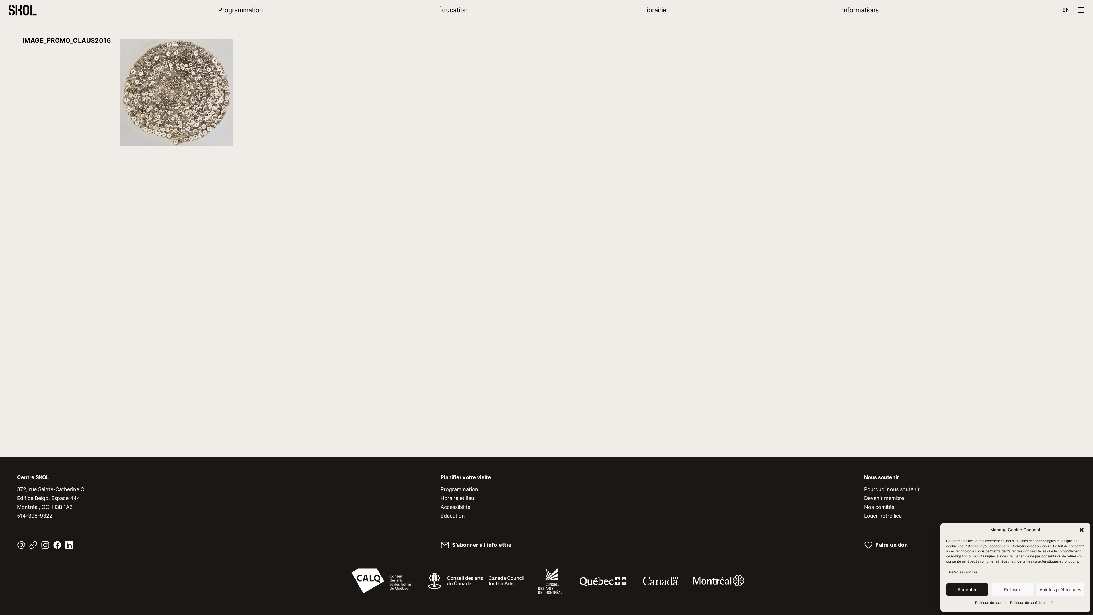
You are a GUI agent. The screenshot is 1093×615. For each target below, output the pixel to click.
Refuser (1012, 589)
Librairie (655, 10)
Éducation (453, 10)
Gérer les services (963, 572)
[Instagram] (45, 545)
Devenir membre (884, 498)
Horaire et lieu (457, 498)
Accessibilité (455, 507)
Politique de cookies (991, 602)
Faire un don (892, 545)
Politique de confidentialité (1031, 602)
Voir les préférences (1060, 589)
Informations (860, 10)
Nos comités (879, 507)
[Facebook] (57, 545)
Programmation (240, 10)
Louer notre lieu (883, 516)
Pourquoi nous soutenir (892, 489)
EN (1066, 10)
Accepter (967, 589)
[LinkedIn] (69, 545)
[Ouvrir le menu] (1081, 10)
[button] (1081, 530)
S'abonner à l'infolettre (482, 545)
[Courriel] (21, 545)
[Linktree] (33, 545)
